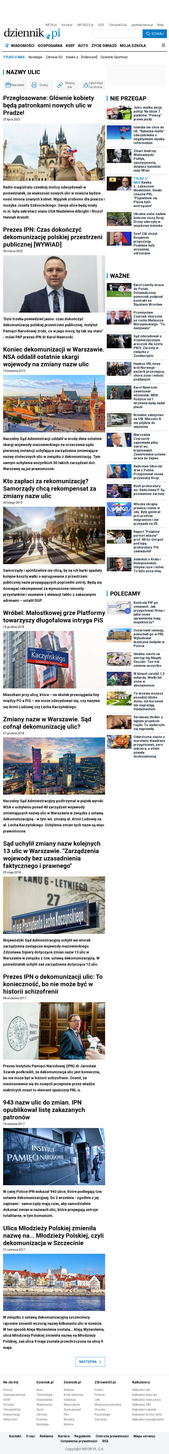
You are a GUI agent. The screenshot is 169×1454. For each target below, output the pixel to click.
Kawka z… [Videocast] (81, 57)
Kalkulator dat (141, 1389)
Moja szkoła (72, 1404)
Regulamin (82, 1436)
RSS (105, 1441)
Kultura (68, 1424)
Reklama (46, 1436)
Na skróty (10, 1382)
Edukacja (70, 1399)
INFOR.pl (51, 25)
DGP (101, 25)
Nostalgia (35, 57)
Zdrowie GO (54, 57)
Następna (88, 1362)
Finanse (100, 1394)
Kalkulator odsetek (144, 1409)
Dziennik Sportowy (114, 57)
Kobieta (69, 1389)
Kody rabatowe (73, 1394)
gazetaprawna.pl (142, 25)
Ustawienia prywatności (79, 1441)
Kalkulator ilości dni (144, 1394)
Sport (40, 1409)
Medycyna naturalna (108, 1404)
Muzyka (69, 1419)
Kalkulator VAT (141, 1404)
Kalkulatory (141, 1382)
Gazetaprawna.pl (14, 1394)
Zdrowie (41, 1414)
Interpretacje (11, 1414)
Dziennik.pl (44, 1382)
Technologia (44, 1394)
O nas (30, 1436)
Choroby (100, 1409)
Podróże (41, 1419)
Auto (39, 1389)
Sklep (160, 25)
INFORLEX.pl (85, 25)
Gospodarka (44, 1399)
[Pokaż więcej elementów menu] (163, 45)
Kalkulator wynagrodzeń (148, 1419)
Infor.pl (7, 1389)
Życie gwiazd (72, 1409)
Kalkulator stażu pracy (146, 1399)
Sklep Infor (10, 1419)
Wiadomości (44, 1404)
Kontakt (15, 1436)
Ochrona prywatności (112, 1436)
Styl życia (101, 1419)
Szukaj (157, 34)
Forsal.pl (8, 1404)
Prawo (99, 1389)
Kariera (64, 1436)
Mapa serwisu (144, 1436)
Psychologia (102, 1414)
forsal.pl (67, 25)
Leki (97, 1399)
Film (66, 1414)
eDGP (7, 1399)
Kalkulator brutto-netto (147, 1414)
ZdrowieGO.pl (118, 25)
